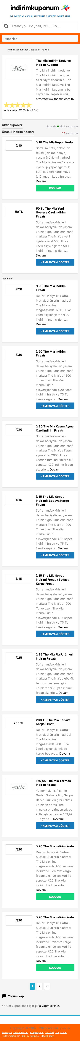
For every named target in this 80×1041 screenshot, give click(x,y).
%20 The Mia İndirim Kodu (55, 846)
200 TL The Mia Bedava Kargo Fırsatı (53, 722)
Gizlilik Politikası (30, 1036)
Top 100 (49, 1032)
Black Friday (47, 1036)
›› (47, 986)
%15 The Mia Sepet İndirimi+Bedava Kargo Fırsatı (52, 500)
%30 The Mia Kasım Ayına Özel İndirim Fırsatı (54, 428)
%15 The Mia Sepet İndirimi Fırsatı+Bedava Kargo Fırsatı (52, 579)
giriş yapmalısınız (47, 1006)
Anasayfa (7, 1032)
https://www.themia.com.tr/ (55, 99)
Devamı (41, 181)
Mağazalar (61, 1032)
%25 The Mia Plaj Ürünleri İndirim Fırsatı (54, 656)
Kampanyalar (37, 1032)
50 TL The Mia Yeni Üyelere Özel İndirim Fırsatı (51, 212)
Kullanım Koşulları (11, 1036)
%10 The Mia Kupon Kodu (54, 142)
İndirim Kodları (20, 1032)
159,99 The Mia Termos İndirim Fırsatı (53, 783)
